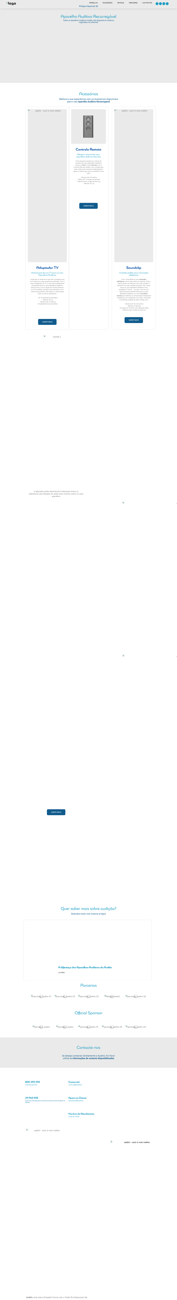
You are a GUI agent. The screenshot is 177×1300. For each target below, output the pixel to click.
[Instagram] (163, 3)
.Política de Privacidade (121, 1130)
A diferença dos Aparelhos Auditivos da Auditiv (85, 967)
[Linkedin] (167, 3)
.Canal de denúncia (119, 1137)
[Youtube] (160, 3)
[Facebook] (157, 3)
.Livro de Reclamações (121, 1134)
